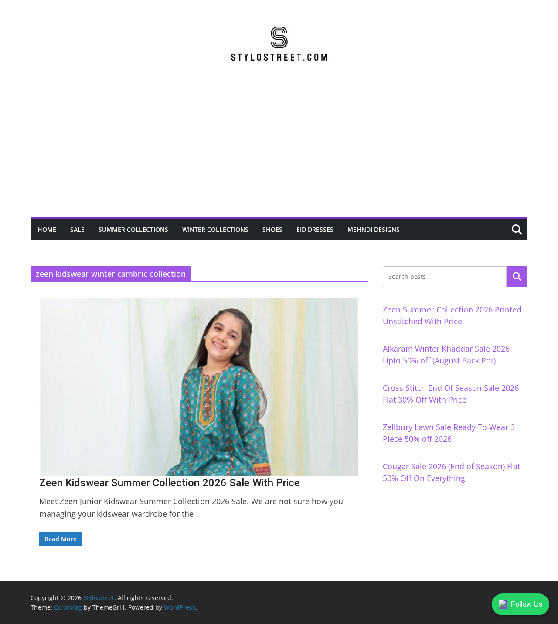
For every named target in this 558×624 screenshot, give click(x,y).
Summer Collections (133, 229)
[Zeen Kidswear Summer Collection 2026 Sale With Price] (199, 387)
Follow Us (526, 604)
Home (46, 229)
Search (517, 276)
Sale (77, 229)
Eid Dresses (314, 229)
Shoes (272, 229)
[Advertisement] (279, 152)
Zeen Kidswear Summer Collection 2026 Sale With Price (169, 483)
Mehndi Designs (373, 229)
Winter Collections (215, 229)
